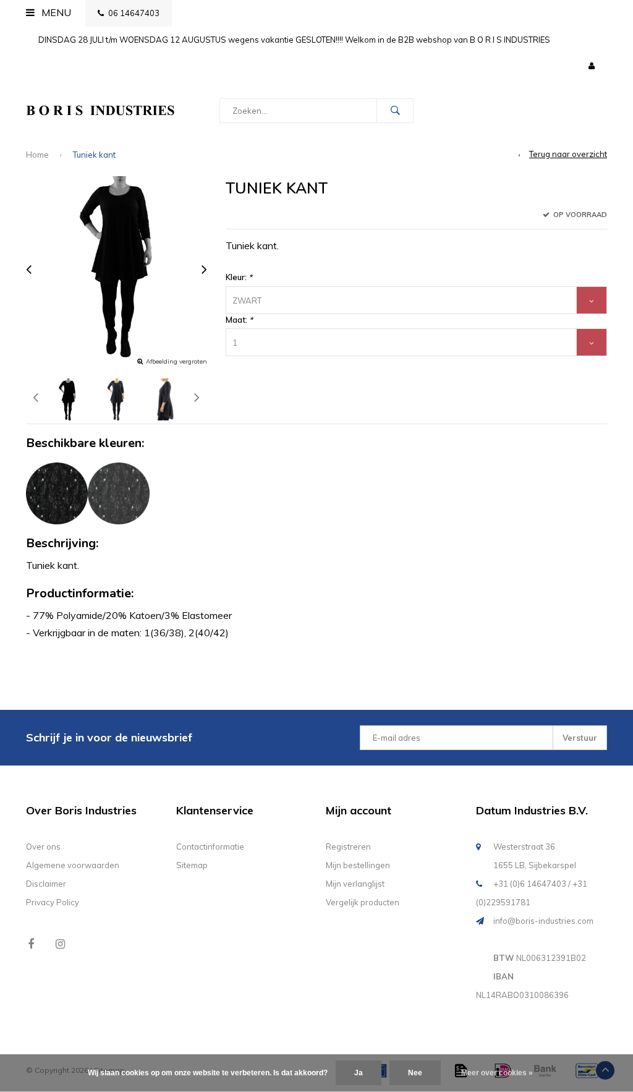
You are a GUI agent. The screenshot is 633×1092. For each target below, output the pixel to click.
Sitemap (192, 865)
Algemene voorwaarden (72, 865)
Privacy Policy (52, 902)
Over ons (43, 846)
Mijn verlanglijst (355, 884)
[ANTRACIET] (119, 492)
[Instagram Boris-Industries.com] (60, 944)
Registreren (348, 846)
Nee (415, 1073)
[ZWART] (57, 492)
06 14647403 (133, 13)
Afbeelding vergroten (176, 361)
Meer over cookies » (497, 1073)
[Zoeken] (395, 110)
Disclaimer (46, 884)
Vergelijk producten (362, 902)
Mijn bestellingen (358, 865)
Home (37, 155)
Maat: (239, 320)
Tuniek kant (94, 155)
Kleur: (239, 277)
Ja (358, 1073)
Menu (55, 12)
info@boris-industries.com (543, 921)
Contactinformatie (210, 846)
